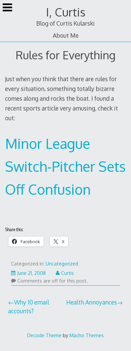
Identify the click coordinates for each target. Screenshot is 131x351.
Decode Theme (44, 335)
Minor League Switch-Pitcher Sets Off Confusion (65, 166)
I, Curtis (65, 12)
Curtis (67, 273)
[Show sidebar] (7, 8)
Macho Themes (87, 335)
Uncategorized (62, 263)
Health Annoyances (91, 302)
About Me (66, 35)
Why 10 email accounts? (28, 306)
